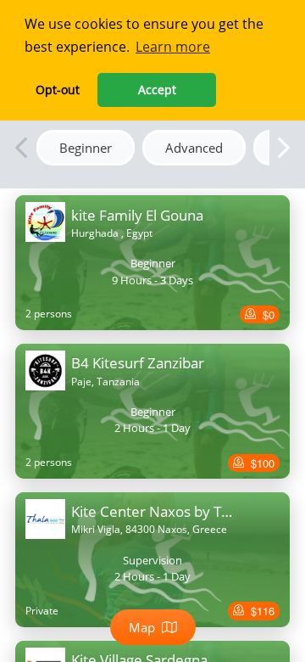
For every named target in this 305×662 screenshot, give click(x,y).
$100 (260, 463)
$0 (266, 314)
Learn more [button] (173, 46)
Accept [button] (157, 89)
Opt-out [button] (58, 89)
